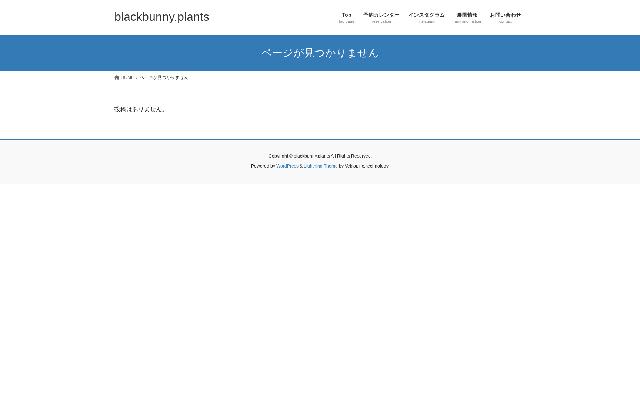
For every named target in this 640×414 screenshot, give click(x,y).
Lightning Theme (321, 166)
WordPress (287, 166)
